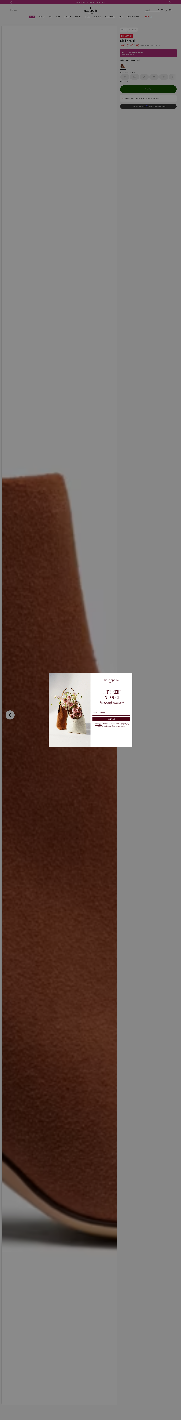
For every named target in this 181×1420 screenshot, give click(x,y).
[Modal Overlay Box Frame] (90, 710)
